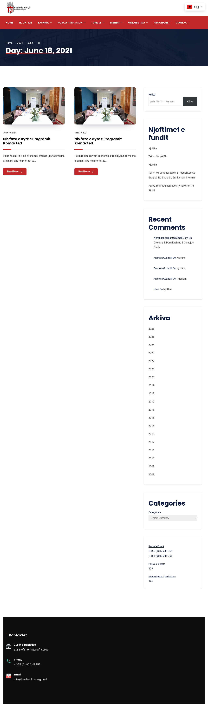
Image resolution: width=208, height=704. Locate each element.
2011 (151, 450)
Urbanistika (136, 22)
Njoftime (25, 22)
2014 (151, 425)
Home (9, 22)
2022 (151, 361)
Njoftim (153, 148)
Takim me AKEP (158, 156)
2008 (151, 474)
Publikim (182, 278)
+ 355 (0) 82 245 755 (27, 664)
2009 (151, 466)
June (30, 42)
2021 (20, 42)
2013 (151, 434)
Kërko (190, 101)
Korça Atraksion (70, 22)
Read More (13, 171)
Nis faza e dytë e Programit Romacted (27, 141)
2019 (151, 385)
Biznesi (114, 22)
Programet (162, 22)
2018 (151, 393)
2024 (151, 344)
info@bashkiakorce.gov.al (30, 679)
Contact (182, 22)
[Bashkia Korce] (18, 8)
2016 (151, 409)
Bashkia (43, 22)
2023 (151, 353)
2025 (151, 336)
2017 (151, 401)
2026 (151, 328)
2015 (151, 417)
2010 (151, 458)
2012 (151, 442)
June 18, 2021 (9, 132)
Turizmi (96, 22)
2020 (151, 377)
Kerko (152, 94)
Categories (155, 512)
